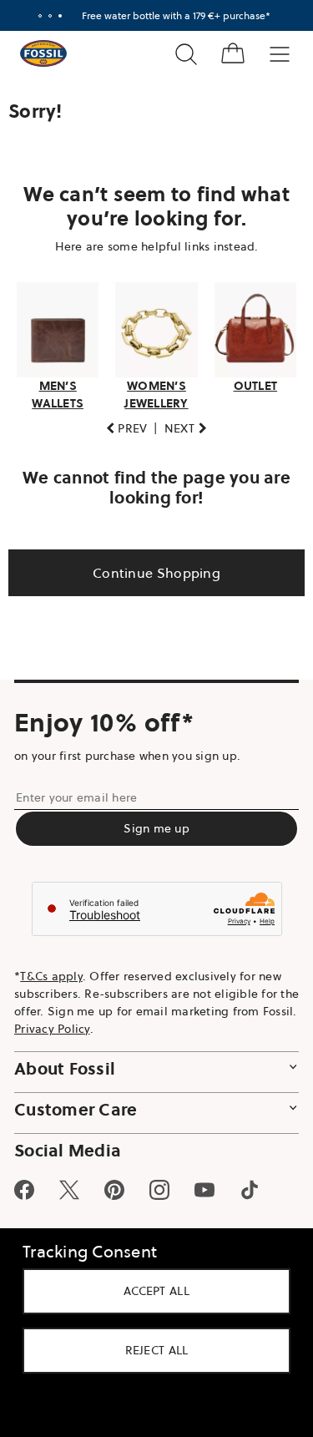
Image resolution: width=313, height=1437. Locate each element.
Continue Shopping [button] (150, 568)
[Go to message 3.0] (53, 16)
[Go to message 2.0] (43, 16)
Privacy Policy (90, 1023)
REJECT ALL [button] (150, 1350)
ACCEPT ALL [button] (151, 1291)
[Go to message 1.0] (33, 16)
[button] (120, 424)
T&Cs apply (51, 971)
